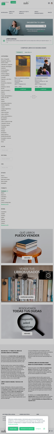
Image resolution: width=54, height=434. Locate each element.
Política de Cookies (13, 424)
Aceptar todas (13, 428)
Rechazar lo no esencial (27, 428)
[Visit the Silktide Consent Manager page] (44, 428)
